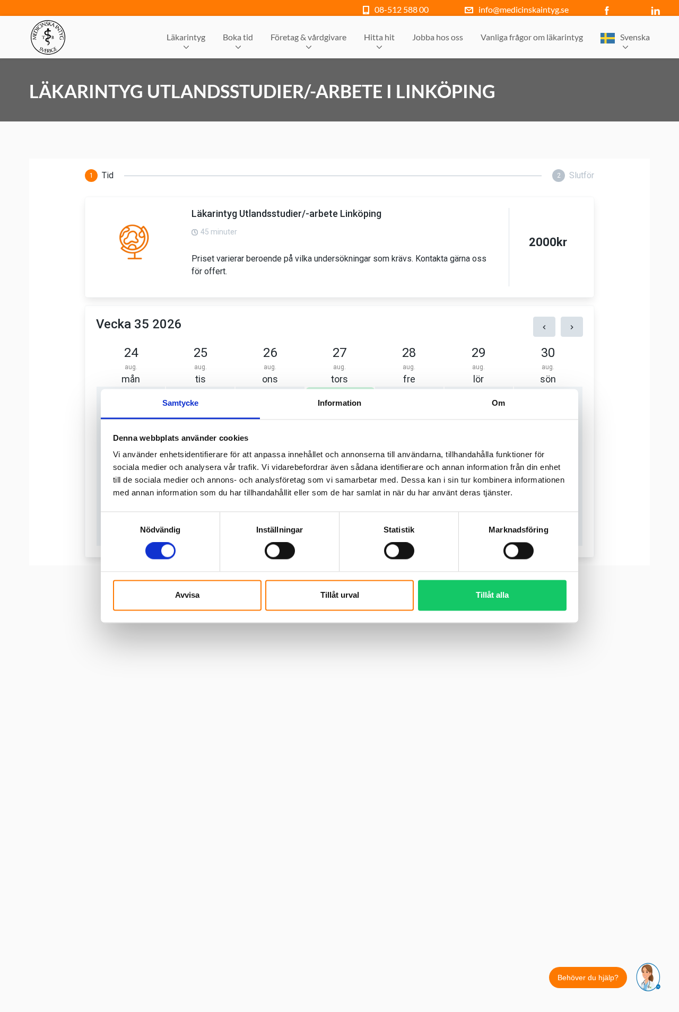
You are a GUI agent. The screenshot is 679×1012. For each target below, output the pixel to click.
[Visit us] (609, 9)
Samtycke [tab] (180, 402)
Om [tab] (498, 402)
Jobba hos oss (437, 37)
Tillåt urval (339, 594)
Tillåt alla (492, 594)
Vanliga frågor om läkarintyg (532, 37)
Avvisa (187, 594)
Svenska (635, 37)
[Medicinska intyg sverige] (48, 37)
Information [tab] (339, 402)
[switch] (280, 551)
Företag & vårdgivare (308, 37)
